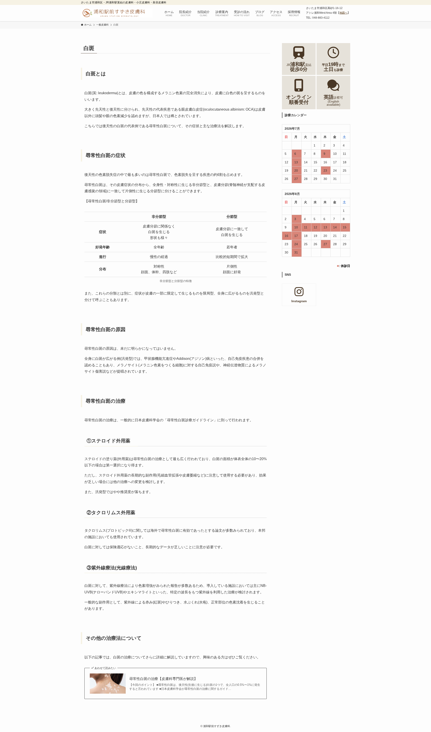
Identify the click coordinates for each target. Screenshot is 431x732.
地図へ (343, 12)
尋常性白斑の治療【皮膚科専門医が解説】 (163, 679)
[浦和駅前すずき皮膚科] (117, 13)
